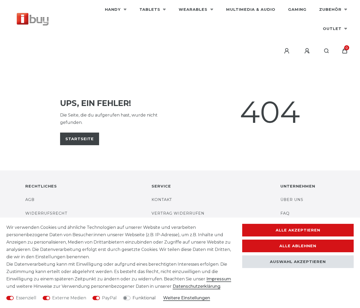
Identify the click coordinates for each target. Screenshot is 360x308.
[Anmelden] (287, 51)
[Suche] (327, 51)
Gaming (297, 9)
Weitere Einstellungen (186, 297)
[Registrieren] (308, 51)
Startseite (79, 139)
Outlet (333, 28)
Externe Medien (69, 297)
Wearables (194, 9)
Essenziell (26, 297)
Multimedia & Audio (250, 9)
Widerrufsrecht (46, 213)
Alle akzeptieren (298, 230)
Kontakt (162, 199)
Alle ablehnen (297, 246)
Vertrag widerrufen (178, 213)
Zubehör (331, 9)
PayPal (109, 297)
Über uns (291, 199)
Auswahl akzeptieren (298, 261)
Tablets (150, 9)
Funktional (144, 297)
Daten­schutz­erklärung (196, 286)
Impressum (218, 278)
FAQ (285, 213)
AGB (30, 199)
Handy (113, 9)
